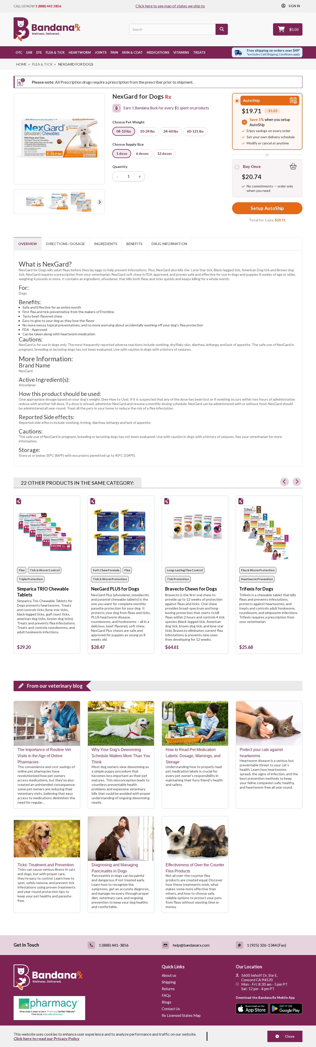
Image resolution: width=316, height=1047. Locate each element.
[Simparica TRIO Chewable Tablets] (47, 533)
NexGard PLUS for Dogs (115, 589)
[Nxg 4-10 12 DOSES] (81, 201)
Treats (199, 52)
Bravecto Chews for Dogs (191, 589)
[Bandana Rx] (47, 29)
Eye (39, 52)
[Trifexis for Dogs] (269, 533)
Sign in (294, 6)
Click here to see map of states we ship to (170, 5)
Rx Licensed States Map (181, 1015)
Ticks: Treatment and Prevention (46, 865)
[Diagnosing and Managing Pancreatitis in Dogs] (121, 838)
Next (100, 202)
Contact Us (171, 1008)
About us (169, 975)
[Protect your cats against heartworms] (269, 723)
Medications (158, 52)
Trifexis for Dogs (256, 589)
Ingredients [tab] (105, 244)
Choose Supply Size (128, 144)
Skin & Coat (132, 52)
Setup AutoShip (267, 208)
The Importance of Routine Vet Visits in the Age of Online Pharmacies (44, 756)
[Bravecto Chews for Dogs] (195, 533)
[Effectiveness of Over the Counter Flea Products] (195, 838)
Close (287, 1036)
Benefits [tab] (134, 244)
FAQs (166, 995)
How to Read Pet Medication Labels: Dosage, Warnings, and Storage (193, 756)
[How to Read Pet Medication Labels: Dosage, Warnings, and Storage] (195, 723)
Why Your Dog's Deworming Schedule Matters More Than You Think (121, 756)
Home (21, 64)
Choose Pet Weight (129, 122)
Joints (101, 52)
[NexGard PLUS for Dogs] (121, 533)
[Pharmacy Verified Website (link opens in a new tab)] (84, 1008)
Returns (168, 988)
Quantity (119, 166)
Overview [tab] (27, 244)
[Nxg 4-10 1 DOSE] (34, 201)
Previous (19, 202)
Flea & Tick (55, 52)
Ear (29, 52)
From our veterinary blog (55, 686)
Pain (114, 52)
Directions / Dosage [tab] (65, 244)
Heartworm (80, 52)
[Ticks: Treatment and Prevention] (47, 838)
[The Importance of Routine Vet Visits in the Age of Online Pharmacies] (47, 723)
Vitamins (181, 52)
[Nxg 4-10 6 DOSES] (57, 201)
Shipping (169, 982)
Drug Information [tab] (169, 244)
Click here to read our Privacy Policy (46, 1038)
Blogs (166, 1002)
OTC (19, 52)
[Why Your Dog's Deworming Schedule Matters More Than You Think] (121, 723)
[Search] (222, 29)
